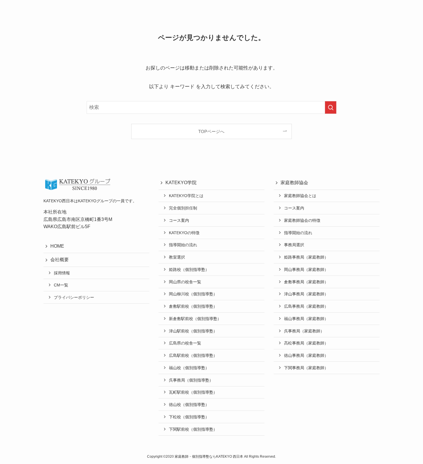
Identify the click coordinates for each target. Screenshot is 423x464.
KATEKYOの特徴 (184, 232)
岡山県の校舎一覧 (185, 282)
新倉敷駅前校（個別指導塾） (195, 318)
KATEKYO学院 (181, 182)
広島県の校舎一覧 (185, 343)
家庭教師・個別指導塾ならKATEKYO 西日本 (209, 457)
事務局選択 (294, 244)
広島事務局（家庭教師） (306, 306)
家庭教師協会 (294, 182)
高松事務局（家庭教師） (306, 343)
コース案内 (179, 220)
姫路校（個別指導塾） (189, 269)
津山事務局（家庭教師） (306, 294)
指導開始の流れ (183, 244)
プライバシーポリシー (74, 297)
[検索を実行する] (330, 107)
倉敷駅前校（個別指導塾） (193, 306)
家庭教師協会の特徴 (302, 220)
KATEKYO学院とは (186, 195)
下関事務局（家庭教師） (306, 367)
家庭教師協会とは (300, 195)
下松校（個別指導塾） (189, 417)
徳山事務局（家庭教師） (306, 355)
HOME (57, 246)
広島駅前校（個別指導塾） (193, 355)
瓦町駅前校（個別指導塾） (193, 392)
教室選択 (177, 257)
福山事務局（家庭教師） (306, 318)
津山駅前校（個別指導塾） (193, 331)
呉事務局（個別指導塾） (191, 380)
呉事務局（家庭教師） (304, 331)
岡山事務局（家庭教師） (306, 269)
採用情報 (62, 273)
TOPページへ (211, 131)
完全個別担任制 (183, 208)
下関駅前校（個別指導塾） (193, 429)
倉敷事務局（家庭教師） (306, 282)
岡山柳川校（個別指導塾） (193, 294)
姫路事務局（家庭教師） (306, 257)
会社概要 (59, 259)
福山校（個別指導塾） (189, 367)
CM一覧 (61, 285)
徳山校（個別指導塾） (189, 404)
